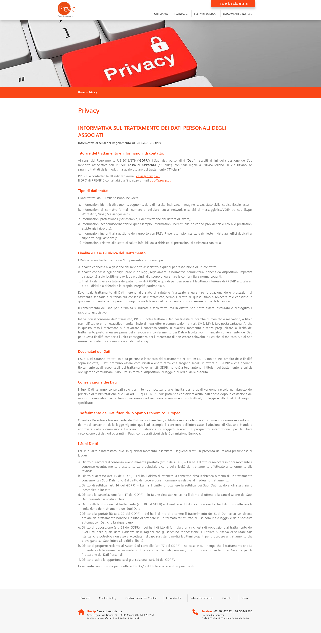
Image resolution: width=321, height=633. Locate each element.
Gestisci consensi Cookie (141, 598)
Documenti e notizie (237, 13)
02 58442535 (243, 611)
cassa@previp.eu (148, 176)
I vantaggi (181, 13)
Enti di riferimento (201, 598)
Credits (226, 598)
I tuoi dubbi (173, 598)
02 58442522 (223, 611)
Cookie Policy (107, 598)
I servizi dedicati (206, 13)
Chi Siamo (161, 13)
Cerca (244, 598)
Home (81, 92)
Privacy (85, 598)
